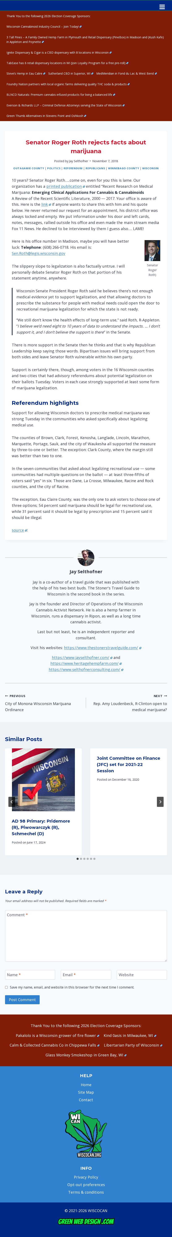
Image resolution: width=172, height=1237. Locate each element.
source (18, 530)
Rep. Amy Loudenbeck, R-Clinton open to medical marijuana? (130, 703)
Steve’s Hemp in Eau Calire (24, 73)
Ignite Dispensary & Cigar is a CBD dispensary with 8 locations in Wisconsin (58, 52)
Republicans (95, 168)
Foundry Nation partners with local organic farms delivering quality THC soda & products (67, 84)
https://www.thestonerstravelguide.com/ (101, 647)
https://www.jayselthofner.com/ (80, 657)
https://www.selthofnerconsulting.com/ (84, 669)
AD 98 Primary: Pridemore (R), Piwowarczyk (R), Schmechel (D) (41, 827)
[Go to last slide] (11, 802)
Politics (53, 168)
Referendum (73, 168)
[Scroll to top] (162, 1168)
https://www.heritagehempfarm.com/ (84, 663)
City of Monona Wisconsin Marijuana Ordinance (38, 703)
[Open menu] (162, 5)
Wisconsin (150, 168)
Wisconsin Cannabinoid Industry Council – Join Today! (43, 26)
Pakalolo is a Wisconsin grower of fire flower (56, 1035)
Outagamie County (28, 168)
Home (86, 1084)
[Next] (160, 802)
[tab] (78, 859)
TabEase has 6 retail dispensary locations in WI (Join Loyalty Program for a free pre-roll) (66, 63)
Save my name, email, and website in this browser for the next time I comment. (72, 987)
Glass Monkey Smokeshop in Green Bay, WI (84, 1054)
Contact (86, 1099)
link (44, 204)
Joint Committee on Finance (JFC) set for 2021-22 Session (128, 764)
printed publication (64, 186)
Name (14, 975)
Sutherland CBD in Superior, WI (69, 73)
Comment (17, 914)
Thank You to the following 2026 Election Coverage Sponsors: (48, 16)
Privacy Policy (86, 1177)
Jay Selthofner (78, 161)
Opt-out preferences (86, 1184)
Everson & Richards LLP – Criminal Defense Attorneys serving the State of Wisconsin (64, 105)
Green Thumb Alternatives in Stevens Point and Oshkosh (45, 116)
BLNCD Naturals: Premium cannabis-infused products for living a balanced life (59, 95)
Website (126, 975)
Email (69, 975)
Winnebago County (123, 168)
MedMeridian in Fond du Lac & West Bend (125, 73)
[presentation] (43, 779)
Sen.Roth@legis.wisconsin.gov (38, 253)
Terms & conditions (86, 1192)
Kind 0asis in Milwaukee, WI (128, 1035)
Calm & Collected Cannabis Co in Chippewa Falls (53, 1045)
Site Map (86, 1092)
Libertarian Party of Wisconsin (131, 1045)
